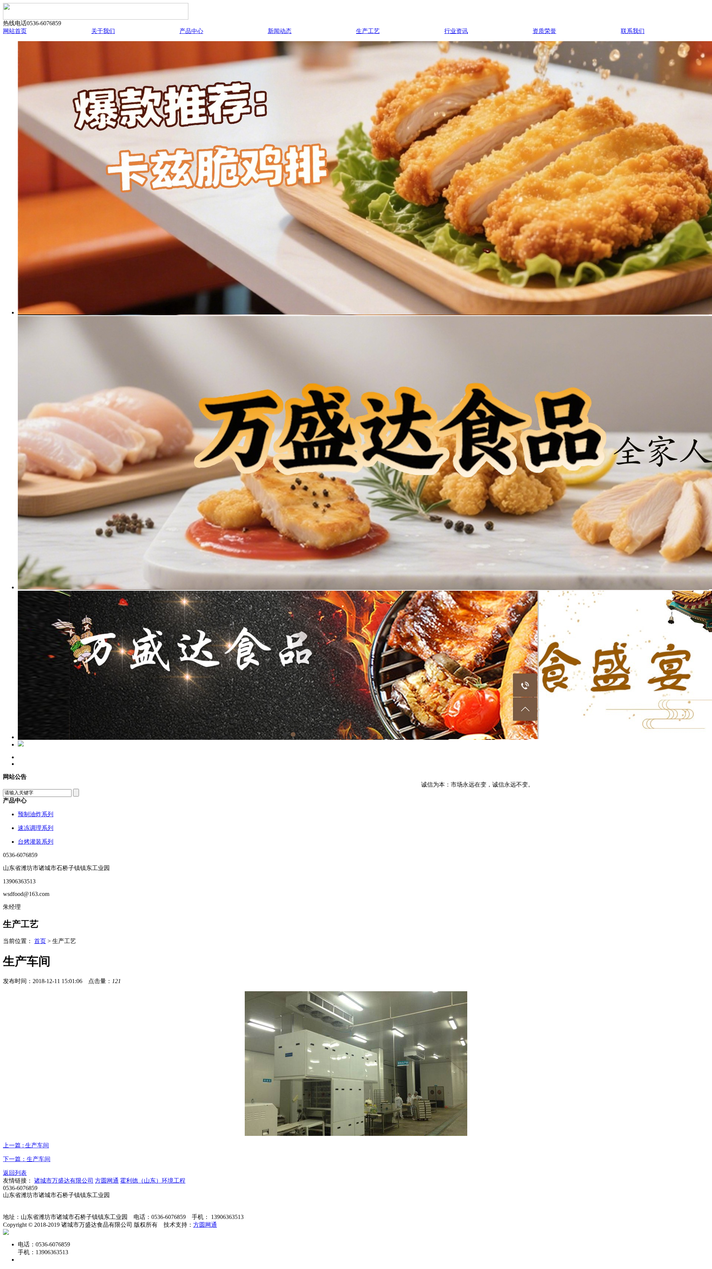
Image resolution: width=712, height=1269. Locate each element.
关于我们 (103, 31)
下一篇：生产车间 (26, 1159)
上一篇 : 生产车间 (26, 1145)
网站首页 (15, 31)
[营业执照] (6, 1233)
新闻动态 (279, 31)
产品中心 (191, 31)
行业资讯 (456, 31)
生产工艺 (368, 31)
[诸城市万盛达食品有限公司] (95, 17)
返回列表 (15, 1173)
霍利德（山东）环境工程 (152, 1180)
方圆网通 (107, 1180)
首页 (40, 941)
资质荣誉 (544, 31)
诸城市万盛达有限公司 (63, 1180)
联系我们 (633, 31)
